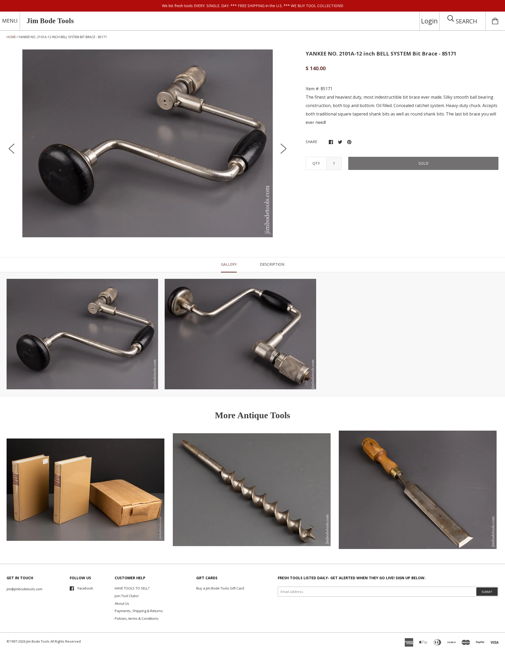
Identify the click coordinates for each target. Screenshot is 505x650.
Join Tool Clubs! (127, 595)
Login (429, 20)
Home (11, 37)
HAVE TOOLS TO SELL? (132, 588)
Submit (487, 592)
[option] (147, 143)
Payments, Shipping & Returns (139, 610)
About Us (122, 603)
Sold (423, 163)
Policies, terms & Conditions (137, 618)
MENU (10, 20)
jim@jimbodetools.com (24, 589)
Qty (316, 163)
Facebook (85, 588)
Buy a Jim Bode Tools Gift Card (220, 588)
